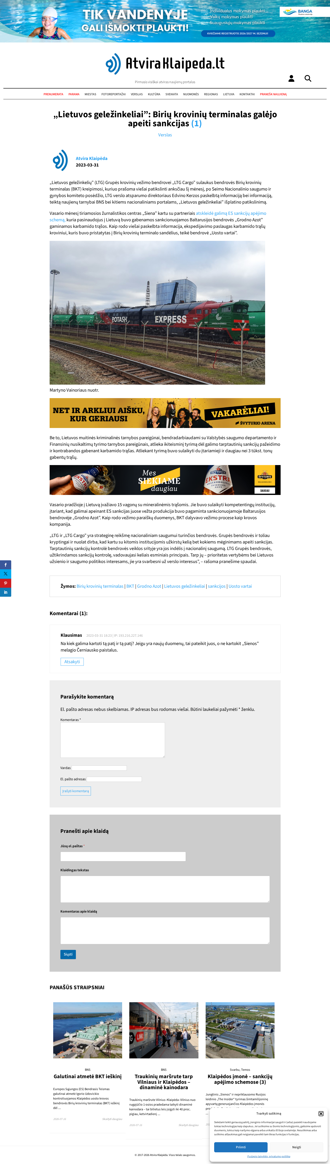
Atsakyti (72, 661)
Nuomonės (191, 94)
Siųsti (68, 954)
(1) (196, 123)
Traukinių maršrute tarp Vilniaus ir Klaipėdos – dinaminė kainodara (164, 1082)
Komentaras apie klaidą (78, 911)
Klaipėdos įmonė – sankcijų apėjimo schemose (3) (240, 1079)
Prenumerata (53, 94)
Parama (73, 94)
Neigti (296, 1147)
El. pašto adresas (73, 779)
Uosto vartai (240, 586)
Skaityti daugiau (112, 1119)
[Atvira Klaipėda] (165, 73)
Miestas (90, 94)
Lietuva (228, 94)
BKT (130, 586)
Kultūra (154, 94)
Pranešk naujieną (273, 94)
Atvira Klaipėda (92, 158)
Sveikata (171, 94)
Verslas (137, 94)
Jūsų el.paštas (72, 846)
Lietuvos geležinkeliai (184, 586)
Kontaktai (247, 94)
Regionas (211, 94)
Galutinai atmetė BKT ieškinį (88, 1076)
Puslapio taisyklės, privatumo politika (268, 1156)
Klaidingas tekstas (74, 870)
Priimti (241, 1147)
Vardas (65, 767)
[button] (321, 1113)
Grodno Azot (149, 586)
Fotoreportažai (113, 94)
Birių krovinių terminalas (100, 586)
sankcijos (217, 586)
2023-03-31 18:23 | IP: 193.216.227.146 (114, 635)
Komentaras (70, 719)
